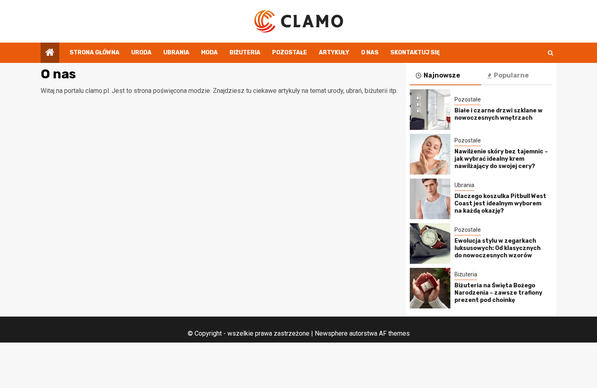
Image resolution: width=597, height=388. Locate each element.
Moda (209, 52)
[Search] (550, 53)
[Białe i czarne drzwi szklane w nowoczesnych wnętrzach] (430, 109)
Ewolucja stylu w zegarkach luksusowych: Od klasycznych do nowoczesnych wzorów (497, 248)
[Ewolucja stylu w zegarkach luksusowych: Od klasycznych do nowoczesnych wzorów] (430, 243)
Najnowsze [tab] (442, 75)
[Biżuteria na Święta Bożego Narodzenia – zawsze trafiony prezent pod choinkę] (430, 288)
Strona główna (94, 52)
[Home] (49, 53)
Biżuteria (244, 52)
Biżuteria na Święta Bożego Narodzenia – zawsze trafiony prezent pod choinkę (498, 293)
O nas (370, 52)
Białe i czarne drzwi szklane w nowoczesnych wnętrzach (498, 114)
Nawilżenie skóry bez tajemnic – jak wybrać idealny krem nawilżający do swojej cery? (501, 159)
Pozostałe (289, 52)
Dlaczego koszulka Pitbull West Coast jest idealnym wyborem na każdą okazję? (500, 203)
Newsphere (331, 333)
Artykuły (334, 52)
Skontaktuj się (415, 52)
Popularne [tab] (511, 75)
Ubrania (176, 52)
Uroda (141, 52)
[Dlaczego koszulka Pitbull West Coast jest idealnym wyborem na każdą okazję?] (430, 199)
